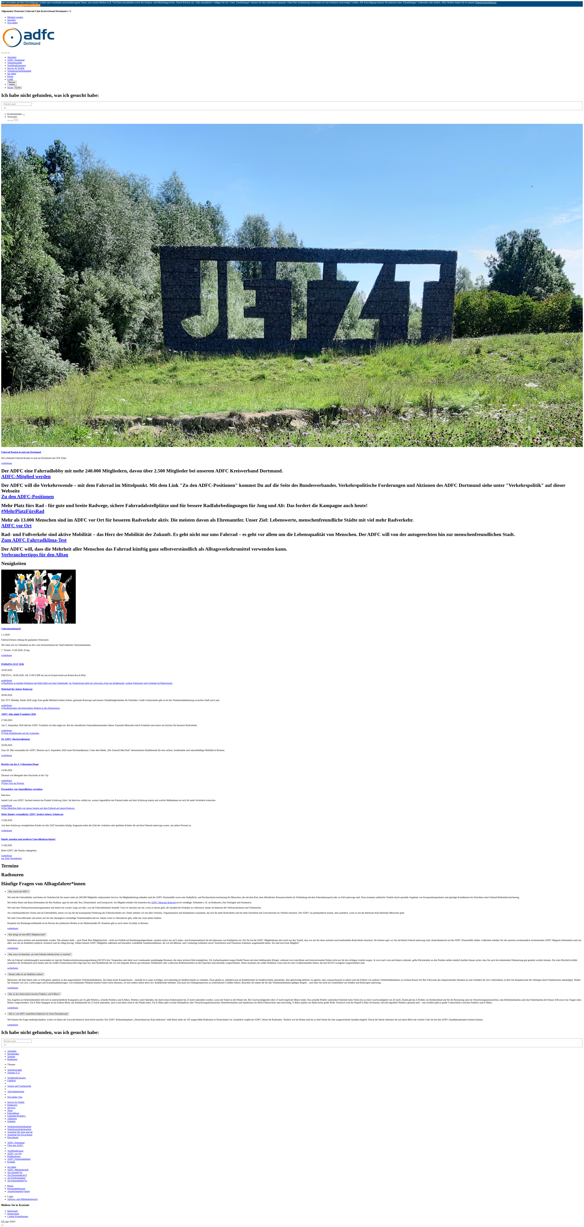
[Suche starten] (5, 107)
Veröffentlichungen (16, 65)
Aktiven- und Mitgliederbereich (22, 1199)
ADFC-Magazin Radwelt (163, 902)
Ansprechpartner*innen (18, 1191)
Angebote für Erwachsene (19, 1134)
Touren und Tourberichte (19, 1086)
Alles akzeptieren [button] (32, 5)
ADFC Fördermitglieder (19, 1159)
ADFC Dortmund (15, 60)
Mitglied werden (15, 17)
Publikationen (14, 1156)
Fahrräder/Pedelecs (16, 1116)
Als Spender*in (14, 1172)
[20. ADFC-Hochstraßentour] (292, 733)
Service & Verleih (15, 68)
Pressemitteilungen (16, 1188)
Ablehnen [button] (6, 5)
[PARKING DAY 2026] (292, 658)
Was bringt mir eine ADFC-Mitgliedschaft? (27, 934)
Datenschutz (13, 1213)
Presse (10, 76)
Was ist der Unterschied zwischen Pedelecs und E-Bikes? (34, 994)
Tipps (10, 1110)
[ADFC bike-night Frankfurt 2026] (292, 708)
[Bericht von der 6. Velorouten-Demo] (292, 758)
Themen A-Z (13, 1072)
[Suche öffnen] (5, 52)
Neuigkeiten (13, 1054)
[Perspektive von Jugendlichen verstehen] (292, 783)
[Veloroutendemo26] (292, 597)
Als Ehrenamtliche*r (17, 1175)
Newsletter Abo (14, 1097)
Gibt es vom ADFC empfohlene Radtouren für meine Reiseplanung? (38, 1014)
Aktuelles (11, 57)
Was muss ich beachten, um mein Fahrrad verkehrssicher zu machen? (40, 954)
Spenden (11, 20)
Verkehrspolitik (14, 62)
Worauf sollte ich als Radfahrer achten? (26, 974)
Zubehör (11, 1121)
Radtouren (12, 1059)
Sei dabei (11, 73)
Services (11, 1107)
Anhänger (12, 1118)
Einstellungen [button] (17, 5)
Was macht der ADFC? (19, 891)
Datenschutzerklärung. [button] (486, 2)
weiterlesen (12, 928)
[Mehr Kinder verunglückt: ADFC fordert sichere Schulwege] (292, 808)
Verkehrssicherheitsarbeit (19, 71)
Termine (11, 1056)
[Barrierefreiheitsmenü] (2, 52)
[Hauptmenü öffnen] (8, 52)
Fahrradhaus (13, 1113)
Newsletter (12, 22)
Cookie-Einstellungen (17, 1216)
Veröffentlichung (15, 1151)
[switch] (24, 114)
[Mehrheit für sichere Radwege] (292, 683)
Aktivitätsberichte (15, 1091)
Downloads (12, 1137)
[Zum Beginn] (2, 1225)
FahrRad (11, 1080)
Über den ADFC (15, 1145)
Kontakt (11, 1162)
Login (10, 79)
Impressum (12, 1211)
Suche (10, 87)
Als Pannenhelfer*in (17, 1180)
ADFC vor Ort (14, 1153)
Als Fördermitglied (16, 1178)
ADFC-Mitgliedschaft (17, 1169)
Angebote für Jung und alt (19, 1132)
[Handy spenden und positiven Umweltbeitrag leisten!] (292, 833)
